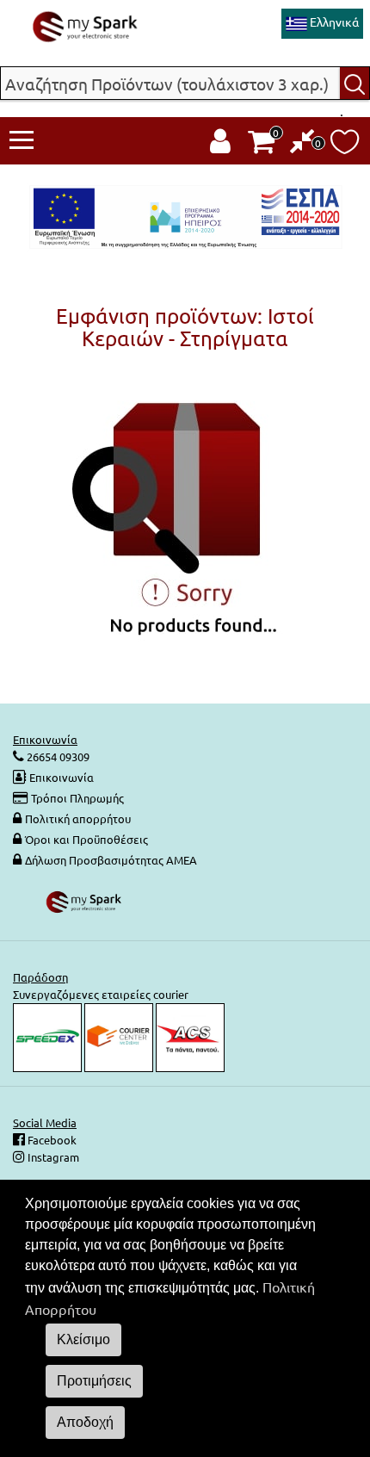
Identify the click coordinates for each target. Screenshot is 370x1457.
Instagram (52, 1157)
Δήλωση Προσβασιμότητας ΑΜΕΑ (111, 859)
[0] (302, 145)
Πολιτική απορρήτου (78, 818)
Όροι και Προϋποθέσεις (86, 839)
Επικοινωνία (61, 777)
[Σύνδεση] (220, 145)
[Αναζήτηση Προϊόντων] (355, 83)
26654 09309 (56, 756)
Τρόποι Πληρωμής (77, 797)
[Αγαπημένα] (344, 146)
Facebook (51, 1139)
